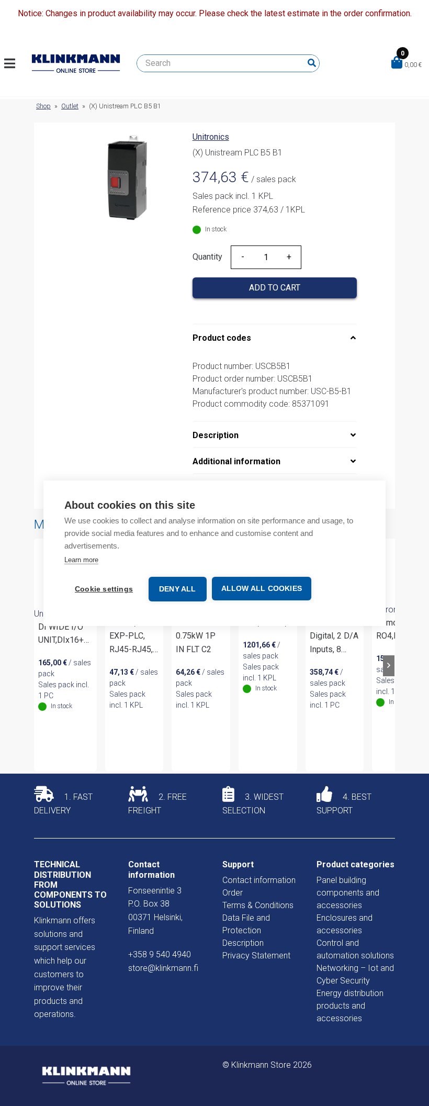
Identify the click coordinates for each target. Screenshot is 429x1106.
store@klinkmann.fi (163, 968)
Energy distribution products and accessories (350, 1005)
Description (216, 435)
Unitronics (211, 137)
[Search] (311, 63)
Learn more (81, 560)
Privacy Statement (256, 955)
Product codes (222, 338)
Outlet (69, 106)
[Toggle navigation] (14, 63)
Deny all (177, 589)
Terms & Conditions (257, 905)
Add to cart (274, 288)
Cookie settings (104, 589)
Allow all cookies (261, 589)
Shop (43, 106)
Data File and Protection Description (246, 930)
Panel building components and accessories (348, 892)
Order (232, 893)
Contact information (259, 880)
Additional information (236, 461)
